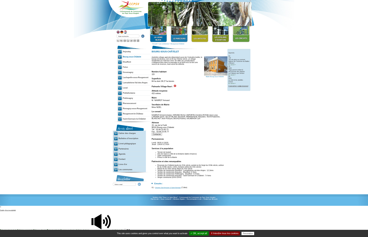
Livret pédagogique (127, 144)
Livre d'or (123, 164)
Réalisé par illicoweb (210, 199)
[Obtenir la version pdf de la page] (128, 40)
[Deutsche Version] (122, 33)
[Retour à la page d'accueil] (138, 40)
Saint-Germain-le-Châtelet (134, 119)
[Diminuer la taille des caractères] (118, 40)
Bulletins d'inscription (128, 138)
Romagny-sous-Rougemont (135, 108)
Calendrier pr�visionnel (238, 86)
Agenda (122, 154)
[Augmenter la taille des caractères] (121, 40)
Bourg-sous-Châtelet (177, 44)
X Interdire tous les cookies (224, 233)
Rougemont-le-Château (133, 114)
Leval (125, 88)
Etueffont (127, 62)
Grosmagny (128, 72)
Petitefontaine (129, 93)
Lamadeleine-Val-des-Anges (135, 83)
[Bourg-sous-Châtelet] (218, 75)
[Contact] (131, 40)
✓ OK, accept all (198, 233)
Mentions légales (179, 199)
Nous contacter (166, 199)
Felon (125, 67)
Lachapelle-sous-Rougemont (135, 77)
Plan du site (155, 199)
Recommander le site (194, 199)
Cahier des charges (127, 133)
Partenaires (124, 149)
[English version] (118, 33)
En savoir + (232, 64)
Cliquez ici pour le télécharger (194, 4)
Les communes (164, 44)
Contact (122, 159)
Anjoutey (127, 51)
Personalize (248, 233)
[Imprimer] (124, 40)
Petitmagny (128, 98)
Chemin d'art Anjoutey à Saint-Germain (168, 187)
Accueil (154, 44)
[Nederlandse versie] (125, 33)
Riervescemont (129, 103)
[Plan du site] (134, 40)
